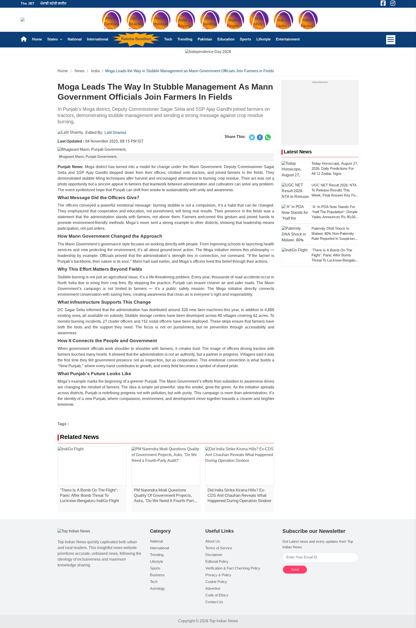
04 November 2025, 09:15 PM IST (100, 141)
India (95, 71)
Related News (79, 438)
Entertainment (288, 39)
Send (295, 569)
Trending (184, 39)
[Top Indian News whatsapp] (268, 137)
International (97, 39)
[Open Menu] (390, 39)
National (75, 39)
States (53, 39)
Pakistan (205, 39)
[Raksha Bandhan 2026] (208, 52)
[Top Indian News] (74, 532)
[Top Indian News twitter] (252, 137)
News (80, 71)
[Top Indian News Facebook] (260, 137)
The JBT (27, 3)
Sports (245, 39)
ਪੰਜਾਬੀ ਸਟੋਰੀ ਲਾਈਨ (53, 3)
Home (37, 39)
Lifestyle (263, 39)
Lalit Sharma (115, 133)
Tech (168, 39)
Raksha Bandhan (136, 39)
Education (225, 39)
